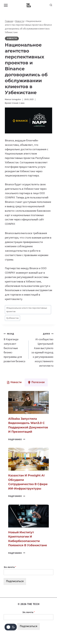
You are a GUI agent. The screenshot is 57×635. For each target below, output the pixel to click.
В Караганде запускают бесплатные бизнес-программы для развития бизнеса (14, 347)
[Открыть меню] (5, 5)
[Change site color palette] (11, 627)
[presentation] (28, 402)
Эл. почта (10, 567)
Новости (19, 21)
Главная (9, 21)
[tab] (14, 382)
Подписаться (15, 581)
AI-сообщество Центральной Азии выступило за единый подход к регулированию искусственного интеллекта (42, 349)
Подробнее (16, 439)
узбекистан (12, 318)
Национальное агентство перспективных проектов (26, 310)
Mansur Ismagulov (13, 99)
